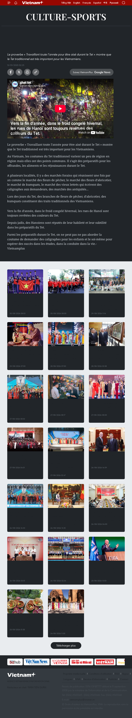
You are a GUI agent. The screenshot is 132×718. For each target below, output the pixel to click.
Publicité (112, 679)
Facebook (10, 72)
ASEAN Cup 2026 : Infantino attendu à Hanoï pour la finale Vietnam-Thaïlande (106, 570)
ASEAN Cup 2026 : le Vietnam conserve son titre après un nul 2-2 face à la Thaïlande (25, 517)
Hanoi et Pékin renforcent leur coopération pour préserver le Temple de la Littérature (25, 570)
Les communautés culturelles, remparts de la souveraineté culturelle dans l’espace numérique (25, 356)
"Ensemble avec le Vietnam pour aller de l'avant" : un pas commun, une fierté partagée (65, 303)
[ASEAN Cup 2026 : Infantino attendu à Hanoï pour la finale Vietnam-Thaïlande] (107, 549)
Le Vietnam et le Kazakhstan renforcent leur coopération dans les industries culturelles (65, 517)
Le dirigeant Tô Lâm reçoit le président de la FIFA (105, 459)
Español (97, 2)
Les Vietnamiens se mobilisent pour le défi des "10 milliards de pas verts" (106, 516)
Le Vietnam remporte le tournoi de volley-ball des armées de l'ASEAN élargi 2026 (65, 570)
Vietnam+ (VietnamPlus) (33, 2)
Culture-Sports (66, 16)
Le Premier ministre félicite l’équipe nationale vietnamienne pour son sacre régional (24, 408)
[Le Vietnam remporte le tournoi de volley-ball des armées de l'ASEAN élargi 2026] (66, 549)
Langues (67, 679)
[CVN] (60, 662)
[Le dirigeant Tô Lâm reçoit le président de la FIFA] (107, 440)
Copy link (35, 72)
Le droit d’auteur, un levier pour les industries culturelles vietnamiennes (25, 459)
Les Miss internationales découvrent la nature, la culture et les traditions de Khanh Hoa (65, 623)
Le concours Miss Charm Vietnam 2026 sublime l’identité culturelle (105, 406)
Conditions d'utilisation (100, 673)
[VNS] (37, 662)
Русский (114, 3)
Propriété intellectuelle (74, 673)
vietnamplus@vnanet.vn (82, 699)
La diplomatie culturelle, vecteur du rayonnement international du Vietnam (65, 406)
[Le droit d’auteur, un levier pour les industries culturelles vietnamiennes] (25, 440)
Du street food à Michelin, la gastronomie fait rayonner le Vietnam (25, 621)
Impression (27, 72)
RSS (117, 673)
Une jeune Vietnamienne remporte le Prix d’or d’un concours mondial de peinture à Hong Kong (106, 303)
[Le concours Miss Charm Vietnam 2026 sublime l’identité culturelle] (107, 387)
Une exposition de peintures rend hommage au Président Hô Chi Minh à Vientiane (106, 356)
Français (87, 2)
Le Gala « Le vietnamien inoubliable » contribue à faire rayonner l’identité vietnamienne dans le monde (65, 463)
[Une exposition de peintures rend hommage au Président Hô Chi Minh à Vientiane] (107, 334)
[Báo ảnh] (105, 662)
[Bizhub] (15, 662)
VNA (77, 679)
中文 (105, 3)
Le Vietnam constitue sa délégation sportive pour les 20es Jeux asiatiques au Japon (25, 303)
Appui (125, 673)
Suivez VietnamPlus (83, 72)
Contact (124, 679)
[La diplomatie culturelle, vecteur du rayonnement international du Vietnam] (66, 387)
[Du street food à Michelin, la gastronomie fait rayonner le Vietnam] (25, 601)
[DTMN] (81, 662)
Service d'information (94, 679)
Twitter (19, 72)
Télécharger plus (66, 645)
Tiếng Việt (66, 2)
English (76, 2)
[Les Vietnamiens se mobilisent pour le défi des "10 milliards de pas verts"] (107, 496)
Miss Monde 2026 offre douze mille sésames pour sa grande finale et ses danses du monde (65, 356)
